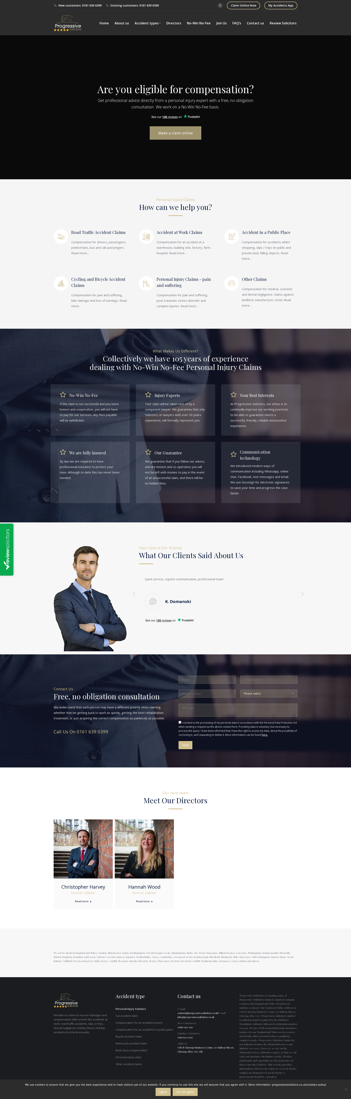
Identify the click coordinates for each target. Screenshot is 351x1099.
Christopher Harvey (83, 886)
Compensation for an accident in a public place (144, 1029)
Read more (82, 901)
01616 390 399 (185, 1027)
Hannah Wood (144, 886)
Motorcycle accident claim (131, 1043)
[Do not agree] (346, 1089)
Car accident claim (127, 1016)
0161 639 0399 (92, 5)
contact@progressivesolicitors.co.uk (198, 1013)
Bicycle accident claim (129, 1036)
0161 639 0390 (149, 5)
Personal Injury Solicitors (131, 1009)
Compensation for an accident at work (139, 1022)
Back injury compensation (131, 1050)
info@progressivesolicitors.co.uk (196, 1017)
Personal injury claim (128, 1057)
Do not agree (185, 1092)
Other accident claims (129, 1064)
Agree (163, 1092)
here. (265, 735)
